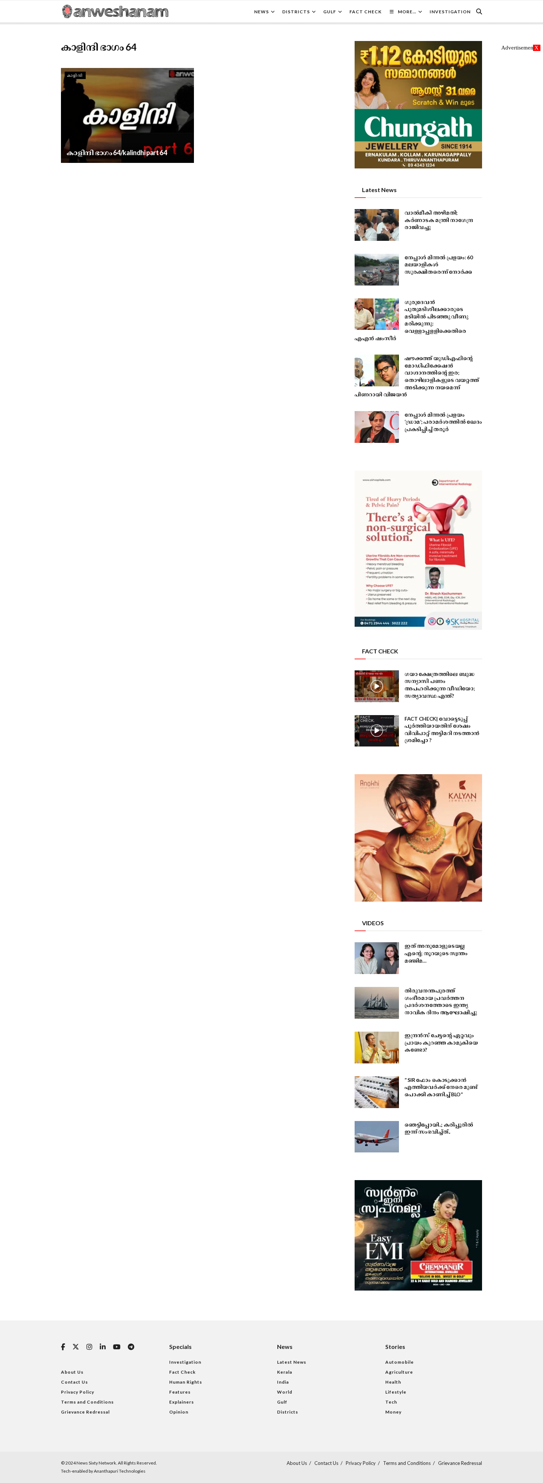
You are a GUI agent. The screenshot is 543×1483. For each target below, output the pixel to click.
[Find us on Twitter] (75, 1347)
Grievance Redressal (85, 1412)
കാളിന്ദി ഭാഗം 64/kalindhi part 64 (116, 152)
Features (180, 1392)
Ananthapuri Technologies (120, 1471)
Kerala (284, 1372)
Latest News (291, 1362)
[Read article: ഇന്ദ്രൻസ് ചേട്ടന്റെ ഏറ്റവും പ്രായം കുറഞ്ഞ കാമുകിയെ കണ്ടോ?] (377, 1047)
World (284, 1392)
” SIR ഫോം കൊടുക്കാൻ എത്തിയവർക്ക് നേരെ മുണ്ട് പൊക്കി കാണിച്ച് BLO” (441, 1087)
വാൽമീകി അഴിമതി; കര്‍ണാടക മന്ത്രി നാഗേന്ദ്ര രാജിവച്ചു (438, 219)
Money (393, 1412)
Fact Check (365, 11)
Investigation (450, 11)
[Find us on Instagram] (89, 1347)
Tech (391, 1402)
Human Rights (185, 1382)
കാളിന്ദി (75, 75)
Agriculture (399, 1372)
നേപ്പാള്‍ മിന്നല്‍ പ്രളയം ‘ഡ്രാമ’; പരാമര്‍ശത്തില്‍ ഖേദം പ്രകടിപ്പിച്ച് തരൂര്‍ (443, 421)
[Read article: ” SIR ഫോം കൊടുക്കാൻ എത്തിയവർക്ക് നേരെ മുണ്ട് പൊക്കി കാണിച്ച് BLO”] (377, 1092)
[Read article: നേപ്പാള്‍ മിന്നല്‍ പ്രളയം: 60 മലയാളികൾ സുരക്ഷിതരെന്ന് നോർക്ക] (377, 270)
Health (393, 1382)
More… (407, 11)
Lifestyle (395, 1392)
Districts (296, 11)
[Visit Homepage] (115, 11)
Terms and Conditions (87, 1402)
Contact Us (74, 1382)
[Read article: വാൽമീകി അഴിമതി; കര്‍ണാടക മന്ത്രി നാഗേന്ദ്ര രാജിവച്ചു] (377, 225)
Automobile (399, 1362)
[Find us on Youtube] (116, 1347)
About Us (72, 1372)
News (261, 11)
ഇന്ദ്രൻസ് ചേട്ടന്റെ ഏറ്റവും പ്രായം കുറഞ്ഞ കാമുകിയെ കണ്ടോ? (441, 1042)
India (283, 1382)
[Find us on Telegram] (131, 1347)
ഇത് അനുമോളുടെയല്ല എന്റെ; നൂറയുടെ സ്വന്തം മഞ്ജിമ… (436, 953)
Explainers (181, 1402)
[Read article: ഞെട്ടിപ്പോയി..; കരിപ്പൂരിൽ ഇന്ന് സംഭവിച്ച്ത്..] (377, 1137)
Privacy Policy (77, 1392)
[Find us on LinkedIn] (103, 1347)
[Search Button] (479, 11)
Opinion (178, 1412)
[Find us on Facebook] (63, 1347)
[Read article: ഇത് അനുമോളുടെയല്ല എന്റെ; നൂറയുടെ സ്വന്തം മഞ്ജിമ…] (377, 958)
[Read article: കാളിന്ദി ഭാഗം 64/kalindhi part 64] (127, 115)
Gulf (329, 11)
